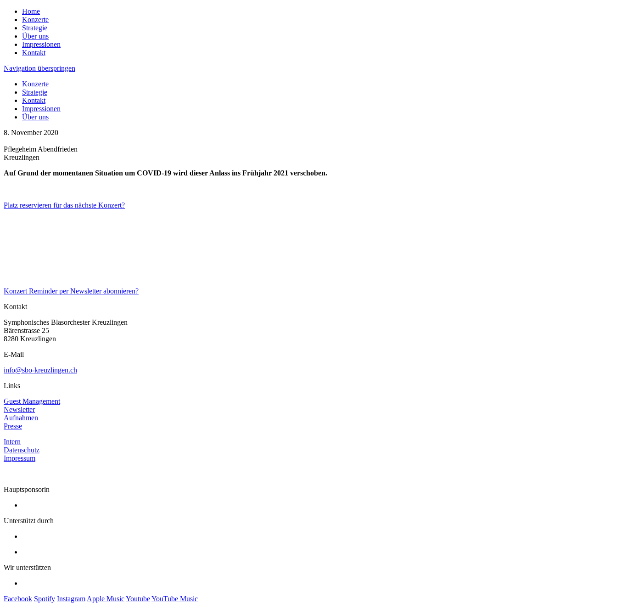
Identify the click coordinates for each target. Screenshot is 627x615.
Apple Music (105, 599)
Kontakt (33, 52)
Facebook (18, 599)
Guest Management (32, 401)
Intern (12, 442)
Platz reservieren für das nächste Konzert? (64, 205)
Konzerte (35, 19)
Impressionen (41, 44)
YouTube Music (174, 599)
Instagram (71, 599)
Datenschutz (21, 450)
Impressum (19, 458)
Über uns (35, 36)
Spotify (44, 599)
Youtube (138, 599)
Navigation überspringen (39, 68)
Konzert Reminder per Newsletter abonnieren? (71, 291)
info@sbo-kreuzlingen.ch (40, 370)
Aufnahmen (21, 418)
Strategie (34, 28)
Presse (13, 426)
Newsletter (19, 409)
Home (31, 11)
